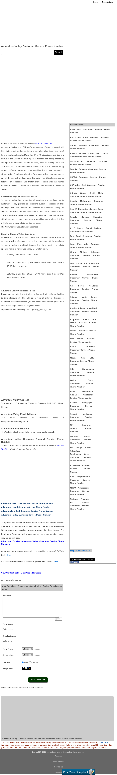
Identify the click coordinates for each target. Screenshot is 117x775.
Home (95, 2)
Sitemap (58, 772)
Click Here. (104, 742)
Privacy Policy (58, 761)
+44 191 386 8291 (43, 143)
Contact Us (58, 767)
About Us (58, 756)
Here (9, 555)
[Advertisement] (43, 21)
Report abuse (107, 2)
